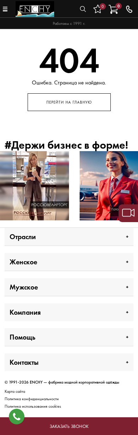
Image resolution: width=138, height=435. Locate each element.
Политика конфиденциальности (32, 399)
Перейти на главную (69, 102)
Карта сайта (15, 391)
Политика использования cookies (33, 406)
